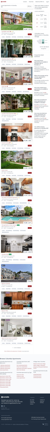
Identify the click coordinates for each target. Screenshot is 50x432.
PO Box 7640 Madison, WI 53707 (5, 408)
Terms (14, 424)
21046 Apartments (37, 374)
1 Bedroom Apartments (5, 365)
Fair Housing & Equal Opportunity (38, 419)
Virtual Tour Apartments (22, 366)
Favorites (31, 1)
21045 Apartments (37, 377)
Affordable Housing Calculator (37, 417)
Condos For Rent (20, 376)
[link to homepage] (15, 397)
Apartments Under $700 (5, 376)
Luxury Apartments (21, 377)
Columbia (20, 351)
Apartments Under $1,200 (5, 377)
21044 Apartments (37, 376)
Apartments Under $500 (5, 385)
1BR (37, 19)
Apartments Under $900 (5, 380)
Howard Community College (39, 363)
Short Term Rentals (21, 370)
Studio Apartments (4, 370)
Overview (32, 401)
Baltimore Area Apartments (12, 351)
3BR (37, 26)
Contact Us (42, 399)
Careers (25, 1)
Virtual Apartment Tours (6, 419)
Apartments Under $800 (5, 382)
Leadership (32, 402)
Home (5, 351)
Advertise (42, 401)
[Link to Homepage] (3, 1)
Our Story (32, 399)
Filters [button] (30, 6)
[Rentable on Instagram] (4, 406)
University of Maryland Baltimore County (40, 367)
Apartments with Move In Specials (24, 368)
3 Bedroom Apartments (5, 368)
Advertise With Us (39, 1)
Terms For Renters (20, 424)
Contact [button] (29, 34)
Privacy (26, 424)
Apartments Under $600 (5, 384)
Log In (47, 1)
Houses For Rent (20, 374)
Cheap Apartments (4, 387)
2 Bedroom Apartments (5, 366)
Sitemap (42, 402)
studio (44, 92)
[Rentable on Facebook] (2, 406)
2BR (37, 22)
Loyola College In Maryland (39, 365)
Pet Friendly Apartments (22, 365)
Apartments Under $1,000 (5, 379)
